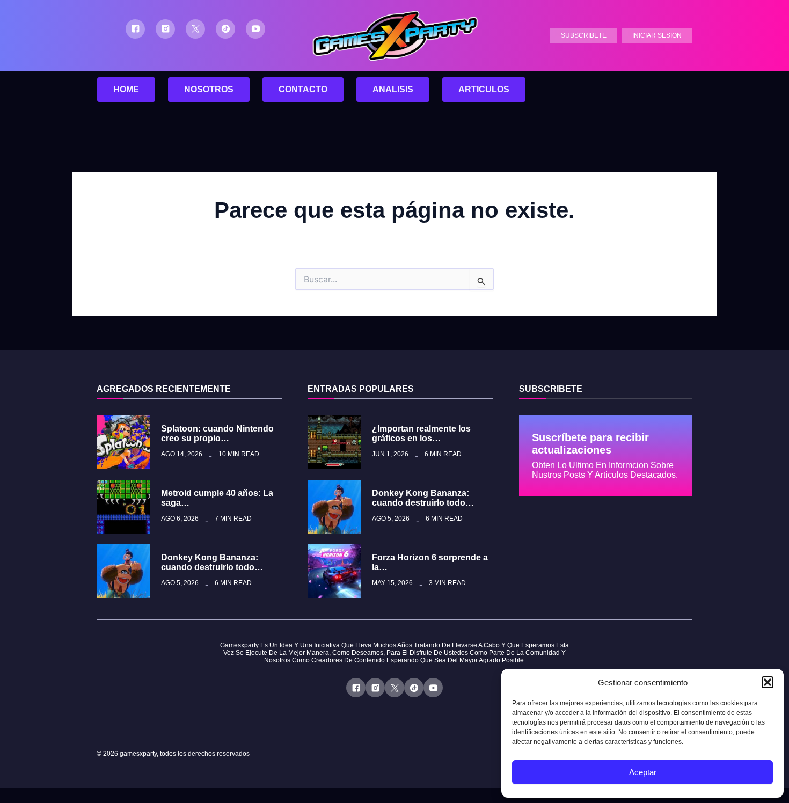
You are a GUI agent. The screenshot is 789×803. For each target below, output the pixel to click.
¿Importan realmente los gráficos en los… (421, 433)
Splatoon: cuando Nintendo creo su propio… (217, 433)
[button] (767, 682)
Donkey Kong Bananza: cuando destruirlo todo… (212, 562)
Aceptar (642, 772)
